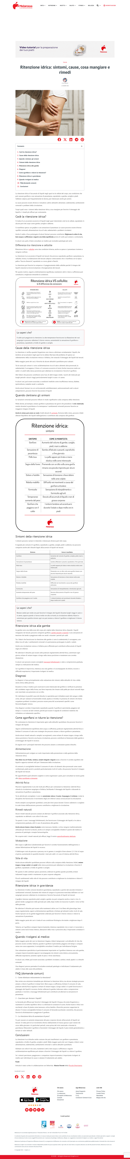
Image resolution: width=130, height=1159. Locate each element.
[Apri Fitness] (84, 5)
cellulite (31, 249)
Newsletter (99, 1095)
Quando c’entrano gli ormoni (29, 159)
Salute (65, 62)
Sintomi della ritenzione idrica (29, 162)
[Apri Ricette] (66, 5)
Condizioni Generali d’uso (84, 1097)
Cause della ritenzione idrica (29, 155)
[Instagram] (31, 1110)
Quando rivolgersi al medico (29, 180)
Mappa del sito (101, 1097)
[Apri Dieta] (44, 5)
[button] (59, 140)
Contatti (59, 1097)
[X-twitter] (39, 1110)
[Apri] (100, 5)
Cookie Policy (100, 1093)
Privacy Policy (100, 1091)
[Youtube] (35, 1110)
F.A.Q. (77, 1095)
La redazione (61, 1093)
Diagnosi (22, 169)
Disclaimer (60, 1100)
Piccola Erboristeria (75, 1065)
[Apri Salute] (75, 5)
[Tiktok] (42, 1110)
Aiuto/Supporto (80, 1091)
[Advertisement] (65, 24)
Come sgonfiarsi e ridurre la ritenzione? (32, 173)
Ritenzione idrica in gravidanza (30, 176)
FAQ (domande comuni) (28, 183)
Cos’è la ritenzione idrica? (28, 152)
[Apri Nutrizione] (56, 5)
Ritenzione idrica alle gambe (29, 166)
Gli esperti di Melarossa (64, 1095)
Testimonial (79, 1093)
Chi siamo (60, 1091)
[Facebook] (27, 1110)
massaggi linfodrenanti (52, 662)
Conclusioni (24, 186)
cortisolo (54, 413)
